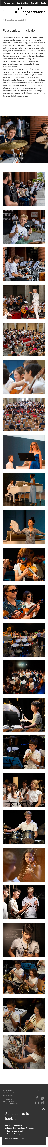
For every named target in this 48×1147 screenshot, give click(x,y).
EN (38, 1090)
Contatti (34, 3)
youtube (42, 1102)
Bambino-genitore (14, 1125)
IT (36, 1090)
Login (43, 3)
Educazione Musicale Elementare (21, 1128)
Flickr (37, 1102)
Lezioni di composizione (17, 1134)
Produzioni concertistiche (16, 20)
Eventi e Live (22, 3)
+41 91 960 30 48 (11, 1104)
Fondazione (9, 3)
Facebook (37, 1098)
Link (23, 1138)
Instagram (42, 1098)
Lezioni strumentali (15, 1131)
